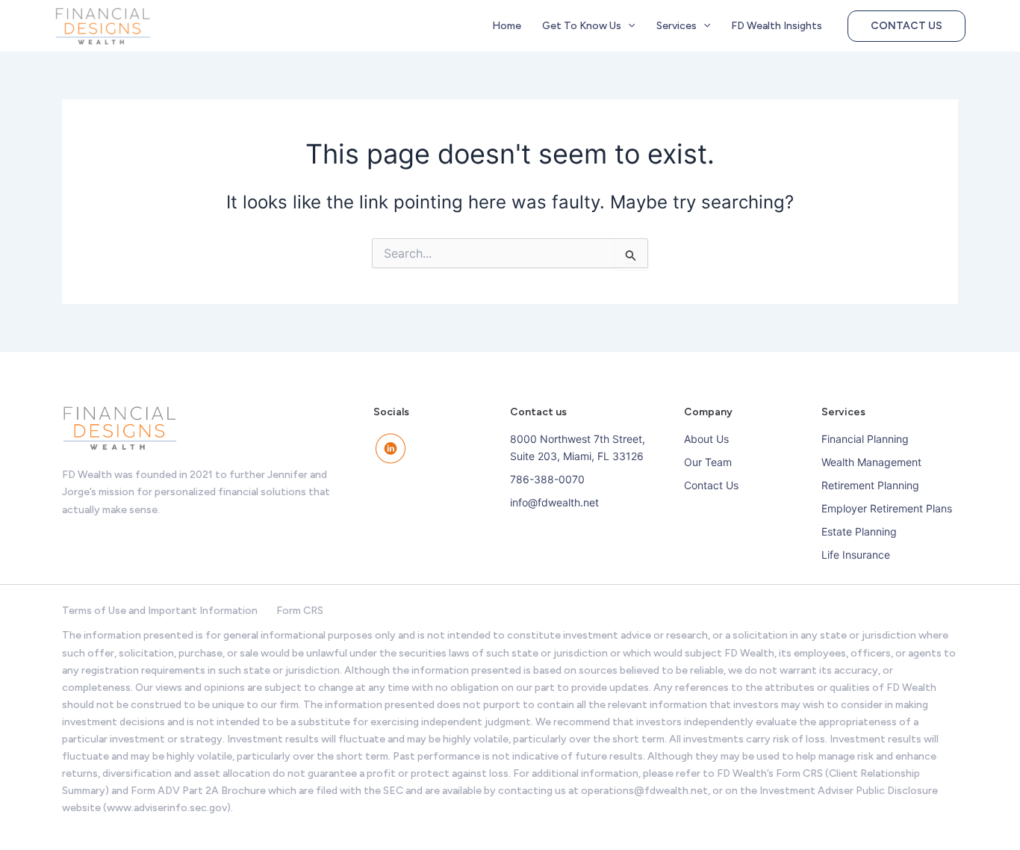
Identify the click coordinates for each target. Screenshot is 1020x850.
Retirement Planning (870, 485)
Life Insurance (855, 554)
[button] (628, 26)
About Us (706, 438)
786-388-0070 (547, 479)
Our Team (708, 462)
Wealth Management (871, 462)
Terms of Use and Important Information (160, 610)
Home (506, 25)
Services (676, 25)
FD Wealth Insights (776, 25)
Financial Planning (865, 438)
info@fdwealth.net (554, 502)
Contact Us (711, 485)
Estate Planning (859, 531)
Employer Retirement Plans (886, 508)
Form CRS (299, 610)
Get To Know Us (581, 25)
